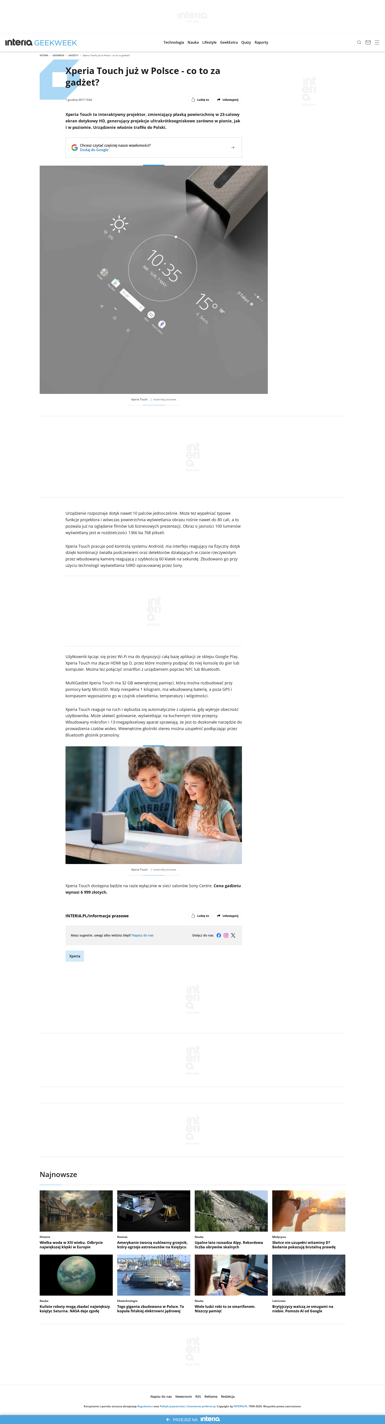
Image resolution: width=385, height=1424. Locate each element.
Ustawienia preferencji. (201, 1406)
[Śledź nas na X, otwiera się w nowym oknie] (233, 935)
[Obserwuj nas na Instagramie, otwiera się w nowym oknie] (225, 935)
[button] (174, 42)
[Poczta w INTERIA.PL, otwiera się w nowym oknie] (368, 42)
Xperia (74, 956)
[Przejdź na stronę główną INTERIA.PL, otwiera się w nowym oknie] (19, 42)
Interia (44, 55)
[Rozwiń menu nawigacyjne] (377, 42)
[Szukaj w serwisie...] (359, 42)
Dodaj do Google (115, 150)
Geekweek (58, 55)
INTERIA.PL (240, 1406)
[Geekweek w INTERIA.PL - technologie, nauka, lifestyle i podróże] (56, 42)
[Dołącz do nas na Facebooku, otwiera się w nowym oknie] (218, 935)
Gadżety (73, 55)
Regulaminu (145, 1406)
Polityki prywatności (172, 1406)
